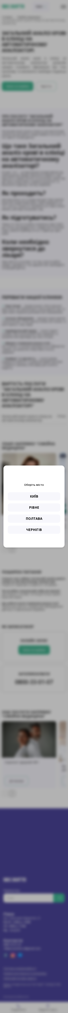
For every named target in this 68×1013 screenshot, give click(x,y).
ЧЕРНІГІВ (34, 529)
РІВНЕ (34, 507)
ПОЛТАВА (34, 518)
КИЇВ (34, 496)
